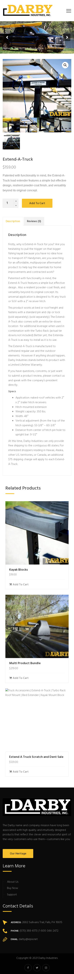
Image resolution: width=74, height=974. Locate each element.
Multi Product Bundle (25, 663)
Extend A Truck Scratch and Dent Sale (36, 757)
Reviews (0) (34, 221)
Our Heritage (18, 853)
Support (12, 894)
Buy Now (12, 888)
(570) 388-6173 (28, 931)
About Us (12, 882)
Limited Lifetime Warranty (26, 365)
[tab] (13, 221)
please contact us (54, 376)
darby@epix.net (28, 939)
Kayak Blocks (18, 569)
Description (13, 221)
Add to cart (37, 203)
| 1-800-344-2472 (47, 931)
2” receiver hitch (35, 301)
